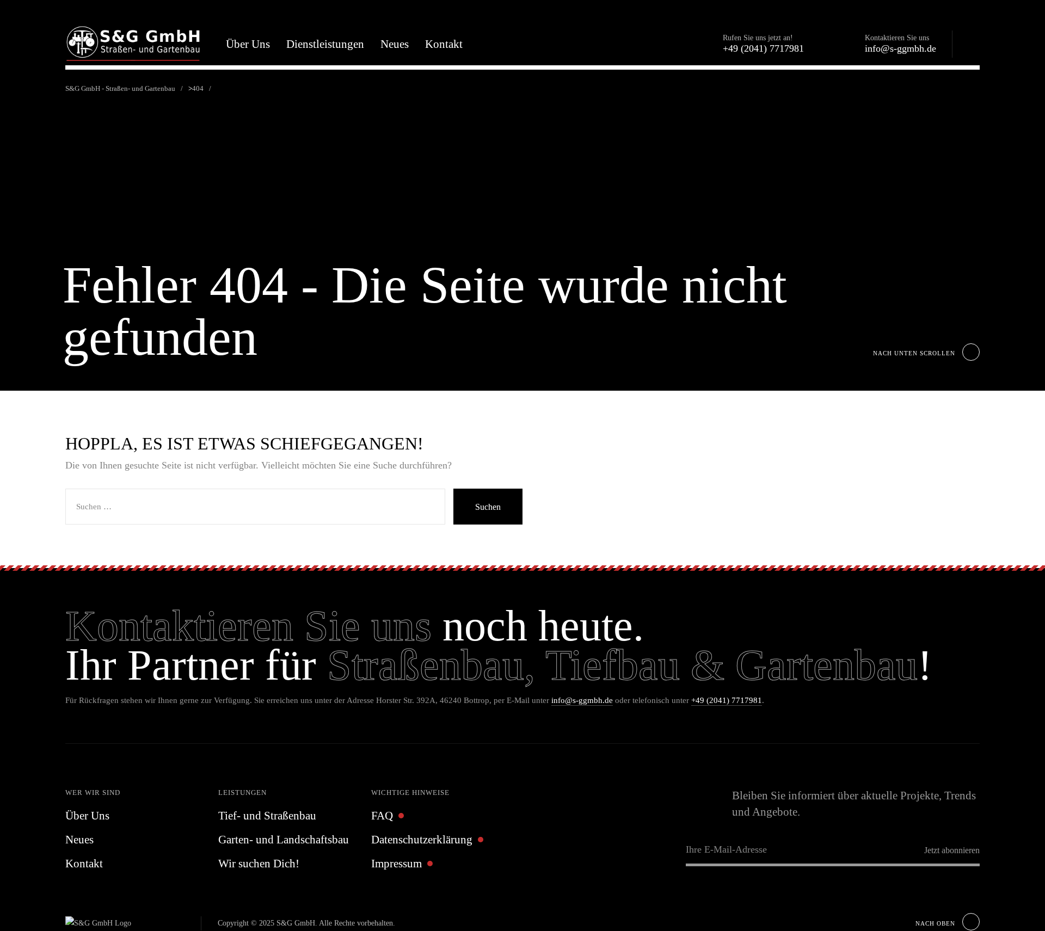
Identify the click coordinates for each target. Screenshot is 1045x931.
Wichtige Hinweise (410, 792)
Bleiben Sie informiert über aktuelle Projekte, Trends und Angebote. (854, 803)
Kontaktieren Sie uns (248, 626)
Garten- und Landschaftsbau (283, 839)
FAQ (382, 815)
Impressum (396, 863)
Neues (394, 44)
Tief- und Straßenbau (267, 815)
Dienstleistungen (325, 44)
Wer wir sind (92, 792)
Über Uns (87, 815)
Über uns (248, 44)
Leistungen (242, 792)
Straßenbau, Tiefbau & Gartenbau (622, 665)
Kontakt (444, 44)
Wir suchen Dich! (258, 863)
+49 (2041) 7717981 (726, 700)
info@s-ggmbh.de (582, 700)
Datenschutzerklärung (421, 839)
